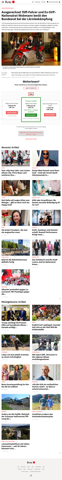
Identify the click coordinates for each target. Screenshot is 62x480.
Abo (33, 2)
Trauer (28, 466)
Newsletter (38, 466)
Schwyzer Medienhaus (35, 471)
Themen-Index (24, 471)
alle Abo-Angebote (31, 139)
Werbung (37, 2)
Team (24, 469)
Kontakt (20, 469)
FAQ (43, 466)
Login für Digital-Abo (31, 88)
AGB (43, 469)
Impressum (30, 469)
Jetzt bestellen (12, 112)
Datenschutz (37, 469)
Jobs (33, 466)
